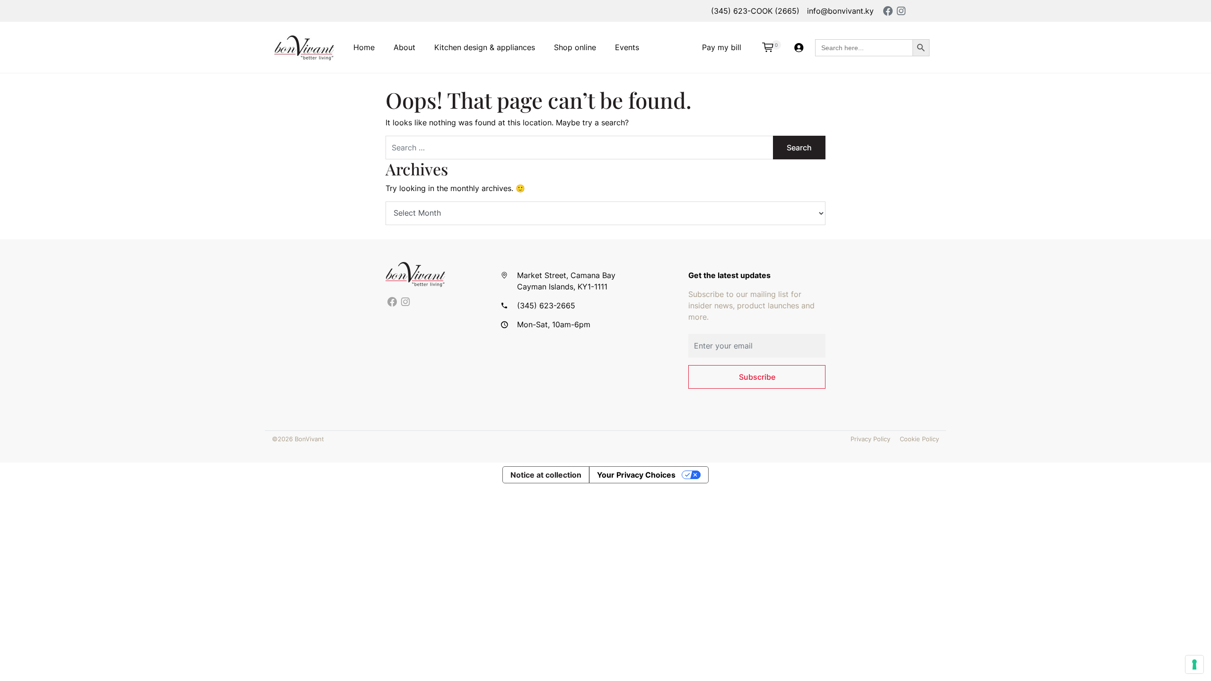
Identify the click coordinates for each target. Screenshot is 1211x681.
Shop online (575, 47)
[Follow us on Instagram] (405, 302)
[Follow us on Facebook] (392, 302)
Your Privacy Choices (636, 475)
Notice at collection (545, 475)
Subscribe (757, 377)
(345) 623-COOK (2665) (755, 11)
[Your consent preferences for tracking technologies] (1194, 664)
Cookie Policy (919, 439)
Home (364, 47)
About (404, 47)
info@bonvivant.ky (840, 11)
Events (627, 47)
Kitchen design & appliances (484, 47)
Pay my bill (721, 47)
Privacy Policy (870, 439)
